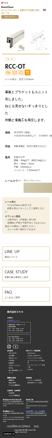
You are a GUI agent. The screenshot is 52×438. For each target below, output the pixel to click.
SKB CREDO (13, 353)
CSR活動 (11, 360)
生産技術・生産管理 (13, 390)
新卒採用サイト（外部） (35, 382)
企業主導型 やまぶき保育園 (35, 411)
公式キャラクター (14, 365)
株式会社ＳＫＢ (15, 311)
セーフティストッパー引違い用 (36, 366)
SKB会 (11, 368)
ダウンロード (10, 17)
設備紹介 (11, 363)
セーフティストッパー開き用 (36, 361)
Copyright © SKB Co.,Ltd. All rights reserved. (24, 431)
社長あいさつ (13, 358)
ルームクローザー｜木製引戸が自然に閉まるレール (20, 11)
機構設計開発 (11, 378)
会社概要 (11, 355)
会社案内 (10, 350)
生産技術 (11, 393)
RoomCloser (31, 353)
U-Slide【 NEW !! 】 (34, 355)
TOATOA (30, 369)
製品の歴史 (12, 382)
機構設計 (11, 380)
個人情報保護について (16, 370)
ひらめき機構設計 (14, 385)
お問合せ (10, 318)
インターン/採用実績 (34, 380)
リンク (11, 373)
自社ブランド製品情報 (33, 350)
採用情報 (29, 378)
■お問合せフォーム (13, 320)
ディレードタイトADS (34, 358)
